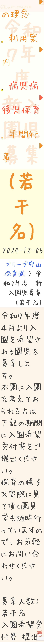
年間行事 (20, 149)
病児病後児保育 (21, 100)
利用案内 (20, 51)
